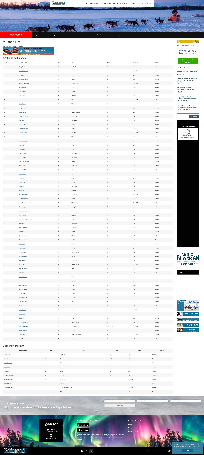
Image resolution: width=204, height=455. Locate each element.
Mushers (14, 46)
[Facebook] (139, 3)
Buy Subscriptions (92, 3)
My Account (123, 3)
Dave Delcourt (23, 293)
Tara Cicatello (22, 240)
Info (109, 35)
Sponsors (56, 35)
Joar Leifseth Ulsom (24, 194)
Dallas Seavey (7, 383)
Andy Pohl (22, 108)
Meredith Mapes (23, 124)
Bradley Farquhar (23, 326)
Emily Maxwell (23, 297)
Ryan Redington (23, 87)
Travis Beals (22, 305)
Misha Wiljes (22, 137)
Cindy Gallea (7, 358)
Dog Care (36, 35)
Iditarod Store (106, 3)
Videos (70, 35)
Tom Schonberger (24, 161)
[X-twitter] (142, 3)
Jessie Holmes (23, 227)
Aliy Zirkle (21, 186)
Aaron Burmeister (23, 322)
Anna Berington (23, 75)
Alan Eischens (23, 277)
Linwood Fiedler (23, 91)
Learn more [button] (195, 446)
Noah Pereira (22, 260)
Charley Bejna (22, 215)
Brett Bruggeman (23, 211)
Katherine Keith (23, 268)
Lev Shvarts (22, 149)
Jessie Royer (22, 207)
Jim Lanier (21, 190)
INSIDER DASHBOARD (16, 34)
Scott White (22, 314)
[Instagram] (145, 3)
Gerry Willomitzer (8, 379)
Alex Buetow (7, 371)
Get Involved (88, 35)
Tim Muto (21, 231)
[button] (179, 132)
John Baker (7, 391)
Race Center (46, 35)
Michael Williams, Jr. (24, 170)
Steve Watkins (23, 301)
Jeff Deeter (22, 244)
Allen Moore (22, 165)
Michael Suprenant (9, 375)
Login (133, 3)
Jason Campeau (8, 387)
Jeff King (21, 223)
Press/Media (117, 35)
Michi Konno (22, 318)
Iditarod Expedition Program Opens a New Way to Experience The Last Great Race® (187, 107)
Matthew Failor (23, 285)
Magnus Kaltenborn (24, 83)
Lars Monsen (22, 310)
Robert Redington (23, 198)
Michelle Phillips (23, 132)
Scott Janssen (23, 153)
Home (130, 424)
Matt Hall (21, 120)
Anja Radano (22, 157)
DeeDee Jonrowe (23, 219)
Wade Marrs (22, 104)
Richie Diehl (22, 178)
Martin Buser (22, 174)
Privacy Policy (133, 431)
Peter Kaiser (22, 182)
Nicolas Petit (22, 248)
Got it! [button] (187, 450)
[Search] (150, 3)
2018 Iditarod (7, 46)
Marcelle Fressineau (24, 202)
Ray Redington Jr (23, 128)
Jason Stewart (23, 330)
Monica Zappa (23, 256)
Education (78, 35)
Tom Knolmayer (23, 235)
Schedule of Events (101, 35)
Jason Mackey (8, 363)
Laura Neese (7, 354)
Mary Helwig (7, 367)
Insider (62, 35)
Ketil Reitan (22, 281)
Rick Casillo (22, 95)
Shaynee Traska (23, 79)
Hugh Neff (22, 338)
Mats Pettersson (23, 71)
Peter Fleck (22, 334)
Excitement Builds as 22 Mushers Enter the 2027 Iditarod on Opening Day (187, 80)
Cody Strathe (22, 67)
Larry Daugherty (23, 116)
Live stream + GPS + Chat (16, 36)
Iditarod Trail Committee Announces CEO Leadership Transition (185, 89)
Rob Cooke (22, 99)
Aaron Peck (22, 264)
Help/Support (132, 428)
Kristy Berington (23, 141)
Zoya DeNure (22, 252)
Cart (114, 3)
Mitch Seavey (22, 112)
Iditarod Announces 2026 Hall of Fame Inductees (187, 72)
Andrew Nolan (23, 289)
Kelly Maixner (22, 272)
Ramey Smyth (23, 145)
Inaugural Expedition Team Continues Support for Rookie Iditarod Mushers (186, 98)
